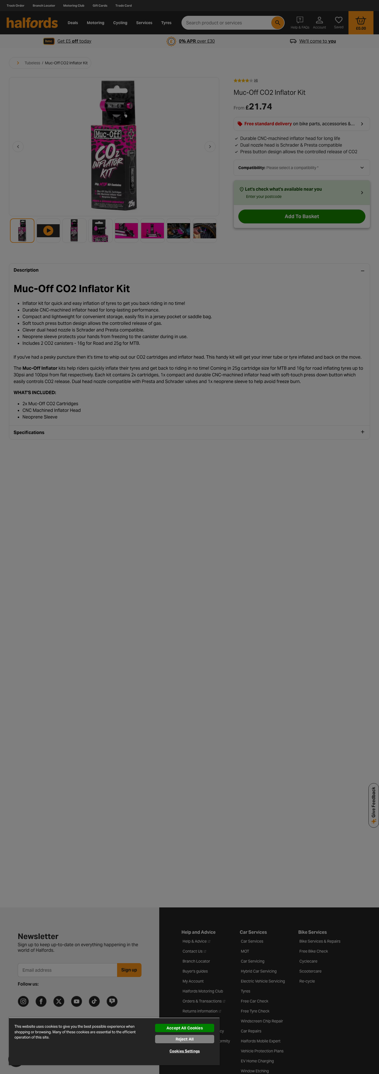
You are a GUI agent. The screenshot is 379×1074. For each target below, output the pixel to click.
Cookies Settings (185, 1051)
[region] (114, 1041)
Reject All (185, 1039)
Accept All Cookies (184, 1027)
